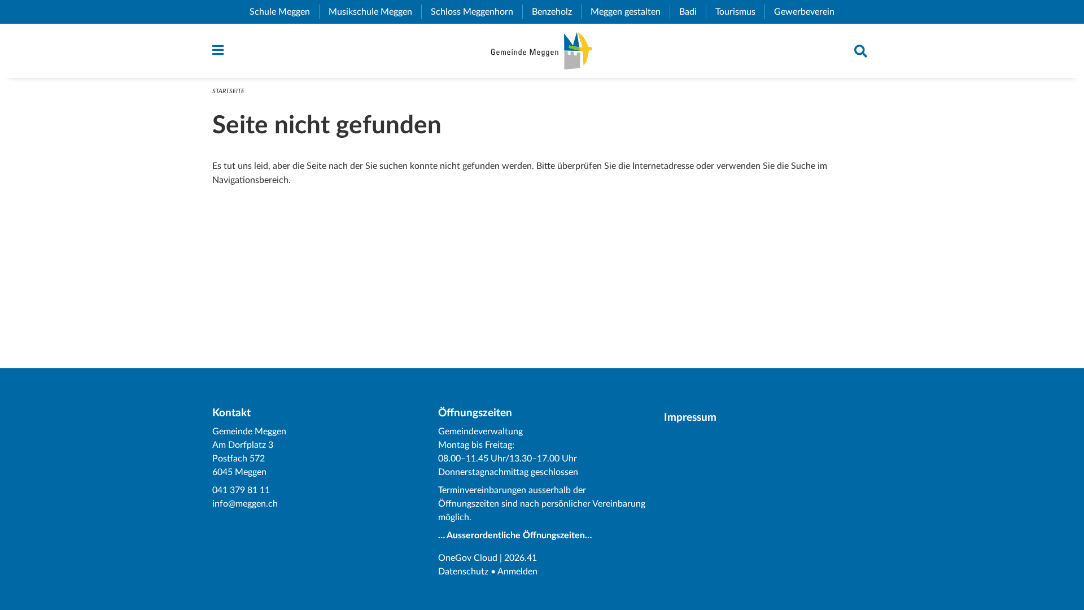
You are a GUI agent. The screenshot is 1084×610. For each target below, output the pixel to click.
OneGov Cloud (467, 558)
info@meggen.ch (245, 503)
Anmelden (517, 571)
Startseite (228, 91)
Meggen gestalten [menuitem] (630, 11)
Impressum (690, 417)
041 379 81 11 (241, 490)
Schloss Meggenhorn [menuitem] (476, 11)
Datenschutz (463, 571)
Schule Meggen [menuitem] (284, 11)
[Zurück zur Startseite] (541, 51)
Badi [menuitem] (692, 11)
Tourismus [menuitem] (739, 11)
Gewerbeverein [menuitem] (808, 11)
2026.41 (520, 558)
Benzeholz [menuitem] (556, 11)
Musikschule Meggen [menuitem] (375, 11)
